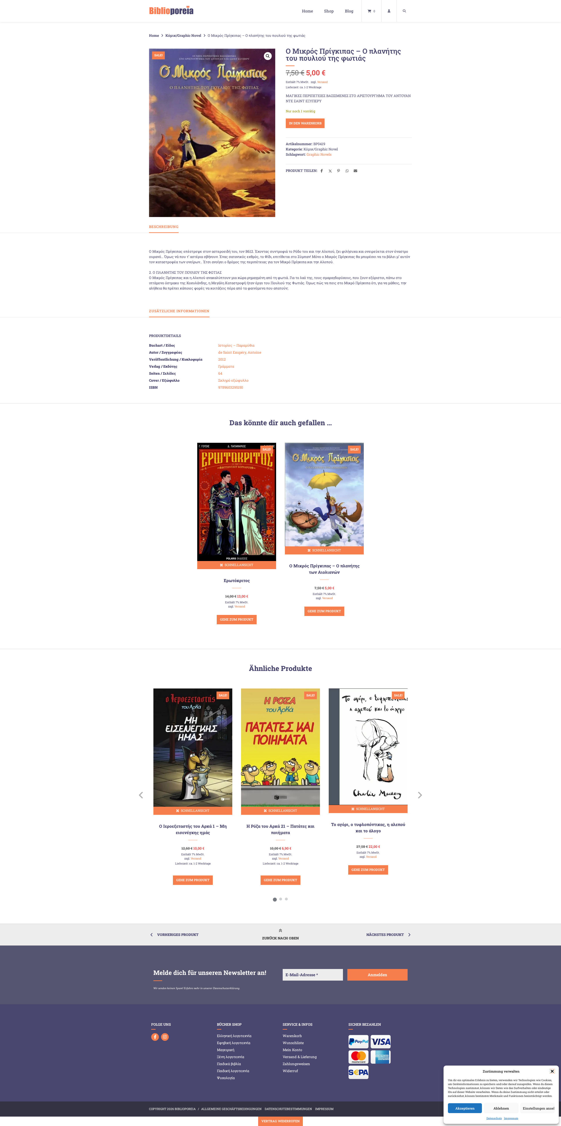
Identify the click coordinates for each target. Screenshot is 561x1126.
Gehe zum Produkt (236, 619)
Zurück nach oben (280, 938)
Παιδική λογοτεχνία (233, 1070)
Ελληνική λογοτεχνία (234, 1035)
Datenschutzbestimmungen (288, 1109)
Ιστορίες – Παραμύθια (236, 345)
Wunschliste (293, 1042)
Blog (349, 11)
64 (220, 373)
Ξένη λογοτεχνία (230, 1056)
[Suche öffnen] (404, 11)
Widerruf (290, 1070)
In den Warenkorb (305, 123)
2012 (222, 359)
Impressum (511, 1118)
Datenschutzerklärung (226, 988)
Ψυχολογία (226, 1077)
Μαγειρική (225, 1049)
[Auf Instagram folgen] (165, 1037)
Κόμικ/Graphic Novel (183, 35)
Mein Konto (292, 1049)
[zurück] (141, 795)
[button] (552, 1071)
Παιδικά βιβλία (229, 1063)
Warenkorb (292, 1035)
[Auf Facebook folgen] (155, 1037)
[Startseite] (171, 11)
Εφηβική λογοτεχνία (233, 1042)
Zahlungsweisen (296, 1063)
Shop (329, 11)
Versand (322, 82)
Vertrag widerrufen (280, 1121)
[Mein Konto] (389, 11)
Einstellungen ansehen (538, 1108)
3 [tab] (286, 899)
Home (307, 11)
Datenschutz (494, 1118)
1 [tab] (275, 899)
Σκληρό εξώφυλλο (233, 380)
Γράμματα (226, 366)
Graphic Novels (319, 154)
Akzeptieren (465, 1108)
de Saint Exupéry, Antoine (239, 352)
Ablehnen (501, 1108)
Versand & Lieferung (300, 1056)
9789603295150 (230, 387)
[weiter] (420, 795)
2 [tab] (280, 899)
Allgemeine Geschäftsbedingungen (231, 1109)
